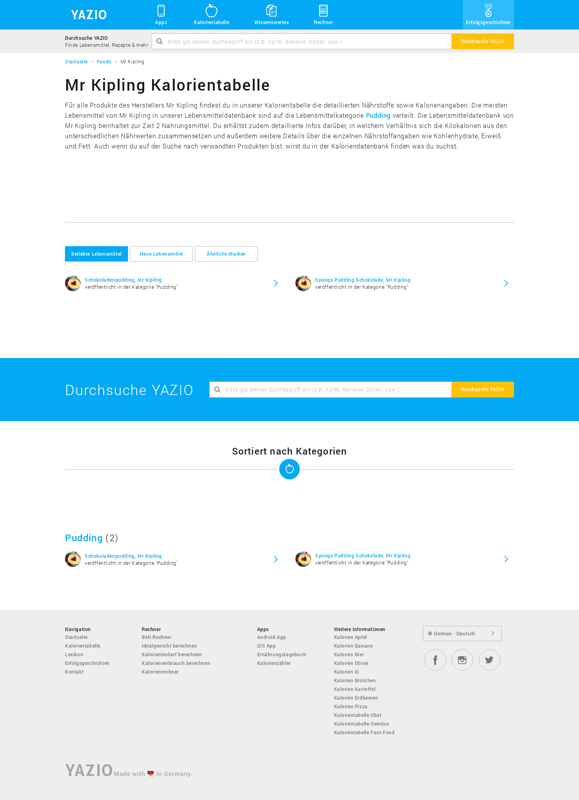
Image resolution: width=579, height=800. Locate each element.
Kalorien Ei (347, 671)
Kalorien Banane (353, 645)
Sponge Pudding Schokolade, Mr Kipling (362, 280)
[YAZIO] (86, 15)
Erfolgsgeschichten (488, 22)
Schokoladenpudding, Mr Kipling (123, 280)
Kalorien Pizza (351, 706)
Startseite (76, 637)
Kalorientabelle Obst (358, 715)
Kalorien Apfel (350, 637)
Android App (272, 637)
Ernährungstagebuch (281, 654)
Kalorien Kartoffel (355, 689)
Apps (161, 22)
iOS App (266, 645)
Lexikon (74, 654)
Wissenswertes (271, 22)
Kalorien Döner (351, 663)
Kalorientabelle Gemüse (361, 723)
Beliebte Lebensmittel (96, 254)
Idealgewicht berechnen (169, 645)
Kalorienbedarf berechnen (172, 654)
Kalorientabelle (211, 22)
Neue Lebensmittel (161, 254)
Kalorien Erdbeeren (356, 697)
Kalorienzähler (274, 663)
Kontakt (74, 671)
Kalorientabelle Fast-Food (364, 732)
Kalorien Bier (349, 654)
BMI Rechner (157, 637)
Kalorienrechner (160, 671)
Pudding (378, 115)
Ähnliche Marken (226, 254)
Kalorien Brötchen (355, 680)
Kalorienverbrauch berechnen (176, 663)
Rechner (323, 22)
